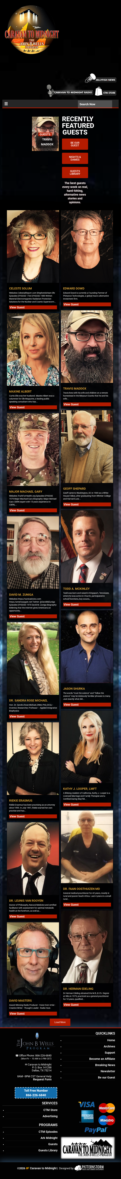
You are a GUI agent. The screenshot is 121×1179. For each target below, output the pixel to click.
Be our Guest (106, 1077)
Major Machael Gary (25, 491)
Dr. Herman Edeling (78, 989)
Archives (109, 1046)
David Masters (20, 1000)
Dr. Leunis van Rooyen (26, 900)
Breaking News (105, 1065)
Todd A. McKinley (76, 588)
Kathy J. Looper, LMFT (80, 788)
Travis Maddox (74, 388)
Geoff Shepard (74, 488)
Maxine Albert (20, 391)
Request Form (42, 1079)
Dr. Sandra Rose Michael (28, 700)
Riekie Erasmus (20, 800)
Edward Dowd (73, 288)
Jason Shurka (74, 688)
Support (110, 1052)
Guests (53, 1144)
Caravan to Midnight (43, 1168)
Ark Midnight (49, 1138)
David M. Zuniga (21, 594)
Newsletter (108, 1071)
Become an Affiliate (102, 1059)
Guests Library (48, 1150)
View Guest (17, 307)
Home (111, 1040)
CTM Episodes (48, 1131)
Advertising (50, 1116)
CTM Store (50, 1110)
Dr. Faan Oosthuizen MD (81, 889)
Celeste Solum (20, 288)
